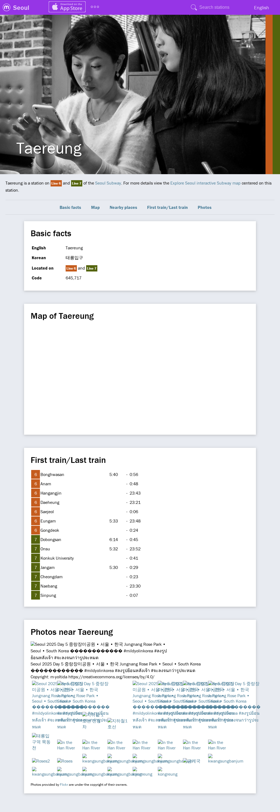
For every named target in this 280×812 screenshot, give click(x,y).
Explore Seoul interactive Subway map (205, 183)
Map (95, 207)
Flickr (64, 784)
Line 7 (76, 183)
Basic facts (70, 207)
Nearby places (123, 207)
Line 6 (56, 183)
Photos (205, 207)
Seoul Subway (108, 183)
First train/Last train (167, 207)
